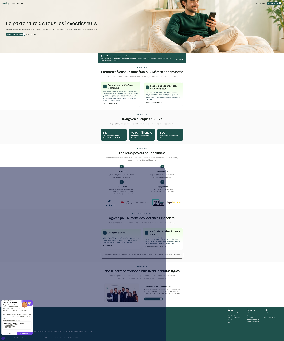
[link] (178, 59)
